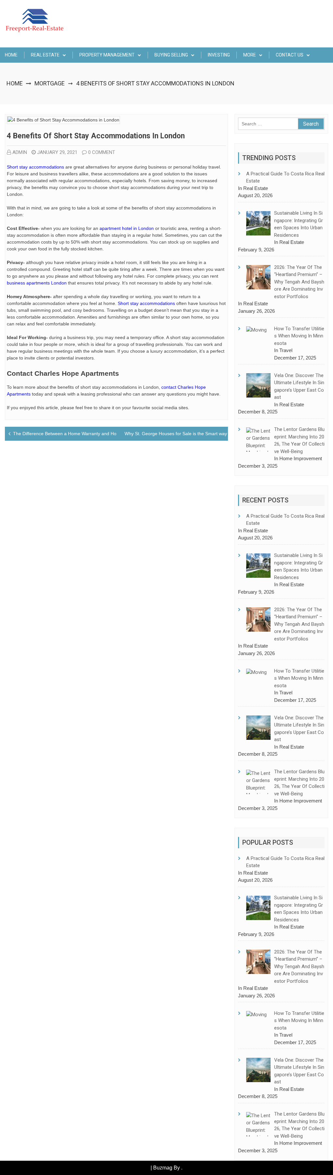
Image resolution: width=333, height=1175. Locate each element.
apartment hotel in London (127, 228)
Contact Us (289, 54)
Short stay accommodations (35, 167)
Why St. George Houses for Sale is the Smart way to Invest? (186, 433)
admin (19, 152)
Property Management (107, 54)
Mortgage (49, 83)
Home (11, 54)
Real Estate (45, 54)
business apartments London (37, 282)
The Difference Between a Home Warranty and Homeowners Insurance (86, 433)
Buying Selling (171, 54)
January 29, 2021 (57, 152)
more (249, 54)
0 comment (101, 152)
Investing (219, 54)
